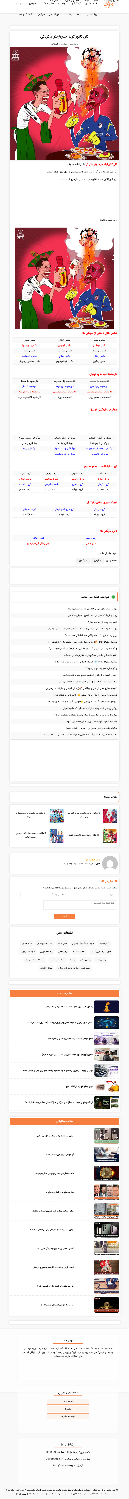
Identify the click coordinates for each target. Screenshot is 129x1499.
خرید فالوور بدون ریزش (35, 960)
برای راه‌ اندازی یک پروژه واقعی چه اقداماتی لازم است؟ (91, 635)
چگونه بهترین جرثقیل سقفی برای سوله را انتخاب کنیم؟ (91, 728)
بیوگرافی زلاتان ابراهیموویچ (99, 449)
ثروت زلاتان (25, 479)
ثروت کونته (64, 515)
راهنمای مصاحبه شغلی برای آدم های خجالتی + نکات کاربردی (88, 682)
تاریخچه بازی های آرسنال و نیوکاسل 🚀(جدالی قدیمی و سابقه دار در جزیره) (81, 688)
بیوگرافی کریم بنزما (99, 443)
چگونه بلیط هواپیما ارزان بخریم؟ (101, 669)
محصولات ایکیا (79, 951)
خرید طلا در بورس (27, 951)
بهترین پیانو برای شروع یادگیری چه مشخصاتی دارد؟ (92, 609)
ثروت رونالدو (51, 479)
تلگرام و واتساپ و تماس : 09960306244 (68, 1459)
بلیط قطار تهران (46, 951)
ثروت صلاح (25, 490)
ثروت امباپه (25, 484)
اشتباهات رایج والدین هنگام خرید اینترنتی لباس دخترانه (90, 655)
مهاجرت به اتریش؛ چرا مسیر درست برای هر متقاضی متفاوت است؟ (85, 715)
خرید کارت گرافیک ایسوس (83, 943)
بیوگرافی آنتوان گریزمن (99, 438)
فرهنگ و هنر (25, 14)
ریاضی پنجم (101, 960)
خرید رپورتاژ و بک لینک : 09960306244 (68, 1452)
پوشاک (68, 14)
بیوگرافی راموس (29, 443)
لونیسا (72, 960)
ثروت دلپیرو (51, 490)
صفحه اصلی (68, 1402)
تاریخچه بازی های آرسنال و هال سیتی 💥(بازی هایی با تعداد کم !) (85, 695)
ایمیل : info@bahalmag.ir (68, 1465)
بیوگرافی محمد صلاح (29, 438)
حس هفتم (62, 943)
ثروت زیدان (99, 509)
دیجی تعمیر (63, 951)
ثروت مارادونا (104, 474)
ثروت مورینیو (29, 509)
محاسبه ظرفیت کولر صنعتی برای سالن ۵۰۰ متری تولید (92, 722)
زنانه (79, 14)
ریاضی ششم (85, 960)
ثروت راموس (51, 484)
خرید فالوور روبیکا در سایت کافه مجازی (74, 968)
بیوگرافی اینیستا (64, 443)
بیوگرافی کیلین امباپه (64, 438)
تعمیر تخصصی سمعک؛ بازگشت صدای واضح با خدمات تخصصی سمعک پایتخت (79, 735)
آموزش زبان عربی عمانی (101, 951)
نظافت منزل (27, 943)
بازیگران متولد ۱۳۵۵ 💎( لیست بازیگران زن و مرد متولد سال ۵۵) (86, 662)
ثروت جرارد (103, 479)
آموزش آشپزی (46, 968)
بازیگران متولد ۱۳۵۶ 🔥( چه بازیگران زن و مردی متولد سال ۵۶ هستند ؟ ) (82, 642)
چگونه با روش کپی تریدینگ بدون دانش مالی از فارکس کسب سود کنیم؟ (83, 649)
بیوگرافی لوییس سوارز (64, 449)
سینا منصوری (93, 860)
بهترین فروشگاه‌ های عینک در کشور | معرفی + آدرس (92, 615)
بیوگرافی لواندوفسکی (64, 454)
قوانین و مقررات (68, 1416)
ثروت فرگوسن (29, 515)
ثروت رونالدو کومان (64, 509)
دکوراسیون (54, 14)
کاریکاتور (54, 44)
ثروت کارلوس (77, 474)
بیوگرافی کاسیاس (99, 454)
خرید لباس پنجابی (57, 960)
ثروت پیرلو (99, 515)
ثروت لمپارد (25, 474)
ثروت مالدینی (77, 479)
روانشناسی (91, 14)
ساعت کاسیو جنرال (45, 943)
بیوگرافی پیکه (29, 449)
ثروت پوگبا (77, 490)
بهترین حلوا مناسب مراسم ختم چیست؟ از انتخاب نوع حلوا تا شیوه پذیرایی (82, 629)
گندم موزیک (104, 943)
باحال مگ (74, 44)
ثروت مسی (77, 484)
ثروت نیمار (103, 484)
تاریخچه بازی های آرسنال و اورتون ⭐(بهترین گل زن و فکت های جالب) (82, 702)
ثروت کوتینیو (103, 490)
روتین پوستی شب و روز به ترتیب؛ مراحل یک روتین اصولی (90, 708)
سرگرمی (41, 14)
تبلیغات (68, 1409)
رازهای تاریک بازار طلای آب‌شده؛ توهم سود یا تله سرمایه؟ (90, 675)
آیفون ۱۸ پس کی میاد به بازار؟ (102, 622)
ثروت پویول (51, 474)
